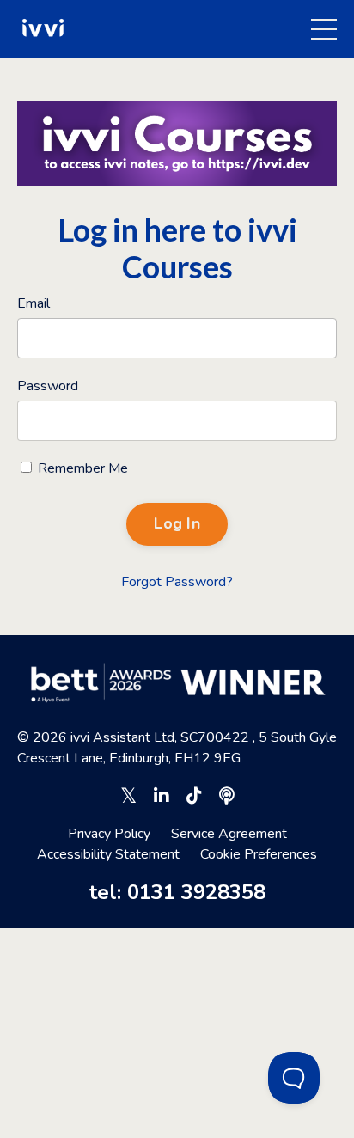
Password (47, 385)
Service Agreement (229, 833)
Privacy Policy (109, 833)
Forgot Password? (177, 581)
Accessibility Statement (108, 854)
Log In (177, 523)
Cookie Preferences (258, 854)
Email (33, 303)
